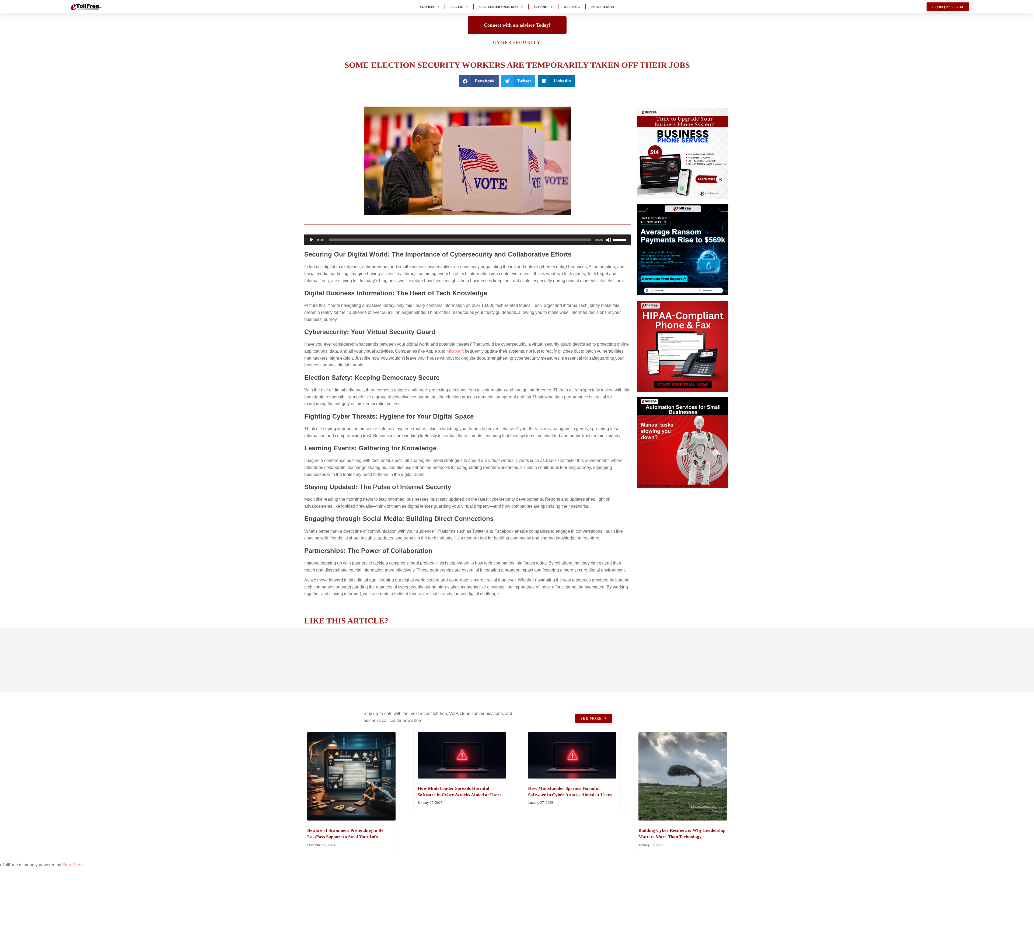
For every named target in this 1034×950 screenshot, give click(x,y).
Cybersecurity (517, 42)
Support (541, 6)
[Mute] (608, 240)
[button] (479, 81)
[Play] (311, 240)
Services (427, 6)
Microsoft (455, 351)
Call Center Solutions (498, 6)
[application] (467, 239)
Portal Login (602, 6)
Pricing (456, 6)
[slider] (620, 239)
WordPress (72, 865)
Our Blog (572, 6)
